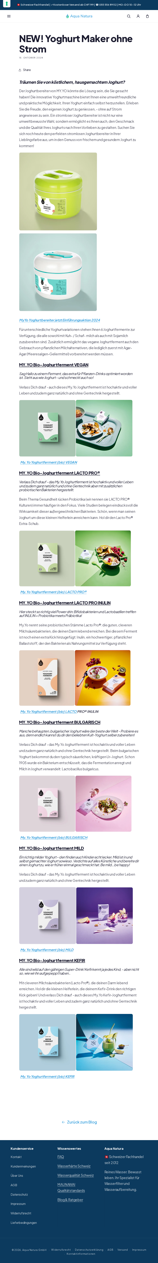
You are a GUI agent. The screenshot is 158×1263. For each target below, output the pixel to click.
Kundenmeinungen (23, 1166)
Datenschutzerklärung (89, 1249)
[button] (8, 16)
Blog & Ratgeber (70, 1200)
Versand (123, 1249)
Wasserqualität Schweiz (75, 1175)
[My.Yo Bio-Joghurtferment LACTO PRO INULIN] (47, 705)
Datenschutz (19, 1194)
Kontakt (16, 1157)
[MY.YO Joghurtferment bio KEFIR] (47, 1070)
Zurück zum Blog (82, 1121)
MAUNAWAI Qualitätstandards (71, 1187)
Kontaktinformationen (81, 1253)
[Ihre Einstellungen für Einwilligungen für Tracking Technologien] (6, 3)
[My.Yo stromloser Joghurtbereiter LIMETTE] (58, 230)
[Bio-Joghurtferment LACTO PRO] (75, 586)
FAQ (60, 1157)
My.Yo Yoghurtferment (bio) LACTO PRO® (53, 592)
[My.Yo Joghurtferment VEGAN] (47, 456)
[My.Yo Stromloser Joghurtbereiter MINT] (58, 310)
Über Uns (17, 1175)
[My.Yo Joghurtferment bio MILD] (47, 943)
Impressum (18, 1204)
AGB (14, 1185)
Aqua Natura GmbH (34, 1249)
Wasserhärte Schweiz (74, 1166)
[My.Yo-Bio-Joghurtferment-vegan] (104, 456)
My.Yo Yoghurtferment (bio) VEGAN (48, 462)
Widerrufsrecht (21, 1213)
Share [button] (27, 70)
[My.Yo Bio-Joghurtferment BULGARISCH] (47, 831)
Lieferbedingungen (24, 1222)
